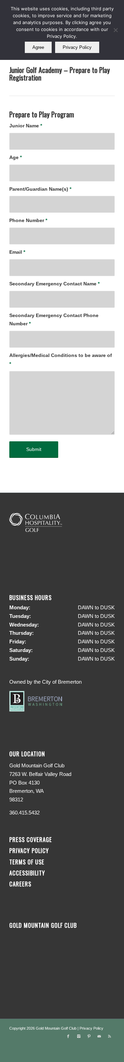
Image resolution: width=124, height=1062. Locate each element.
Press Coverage (30, 839)
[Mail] (99, 1036)
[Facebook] (68, 1036)
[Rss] (109, 1036)
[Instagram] (78, 1036)
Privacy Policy (29, 850)
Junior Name (25, 125)
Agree (38, 47)
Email (17, 252)
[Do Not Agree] (115, 30)
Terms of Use (26, 862)
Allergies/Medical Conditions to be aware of (60, 360)
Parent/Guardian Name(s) (40, 189)
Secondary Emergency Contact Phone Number (54, 320)
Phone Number (28, 220)
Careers (20, 884)
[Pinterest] (89, 1036)
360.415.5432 (24, 813)
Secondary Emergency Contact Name (54, 283)
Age (15, 157)
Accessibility (28, 873)
